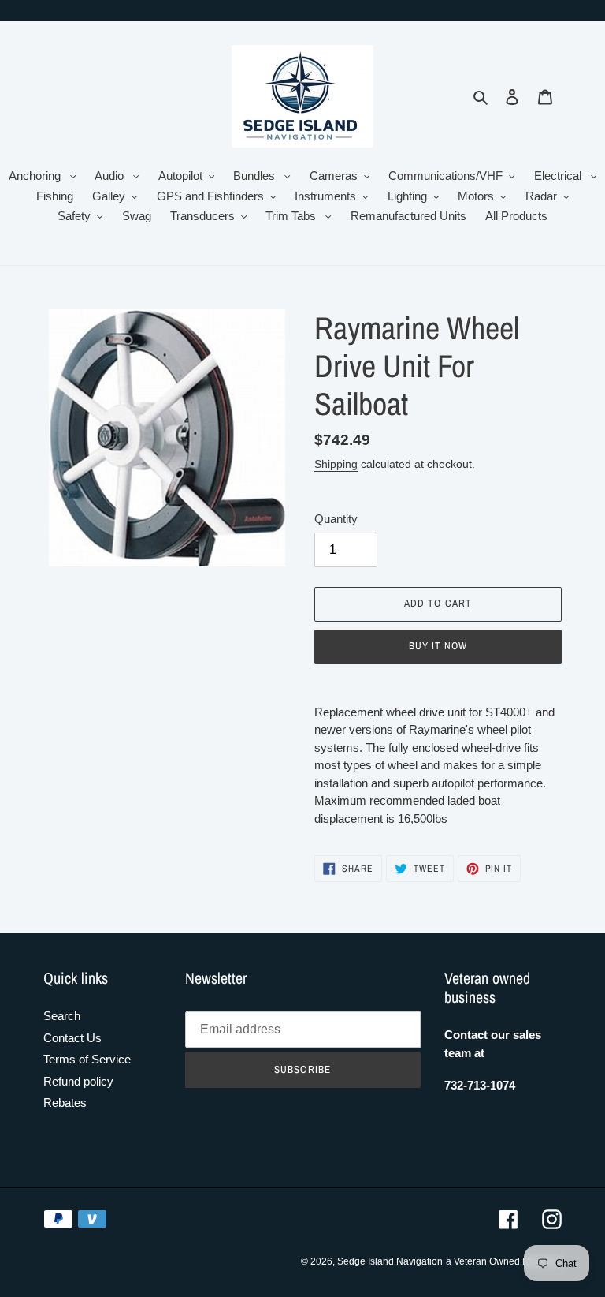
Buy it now (438, 645)
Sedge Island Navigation (390, 1261)
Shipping (336, 464)
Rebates (65, 1102)
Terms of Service (87, 1059)
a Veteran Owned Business (504, 1261)
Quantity (336, 518)
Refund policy (78, 1081)
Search (61, 1015)
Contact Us (72, 1038)
